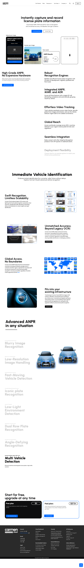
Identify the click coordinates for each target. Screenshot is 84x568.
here (18, 272)
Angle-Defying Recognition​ (16, 443)
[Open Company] (66, 3)
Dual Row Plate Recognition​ (16, 427)
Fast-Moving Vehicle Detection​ (18, 376)
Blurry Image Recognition (15, 344)
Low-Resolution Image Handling (17, 360)
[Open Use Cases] (59, 3)
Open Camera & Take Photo (15, 58)
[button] (20, 340)
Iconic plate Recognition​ (14, 392)
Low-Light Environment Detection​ (15, 410)
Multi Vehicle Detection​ (15, 459)
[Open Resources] (51, 3)
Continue (14, 61)
